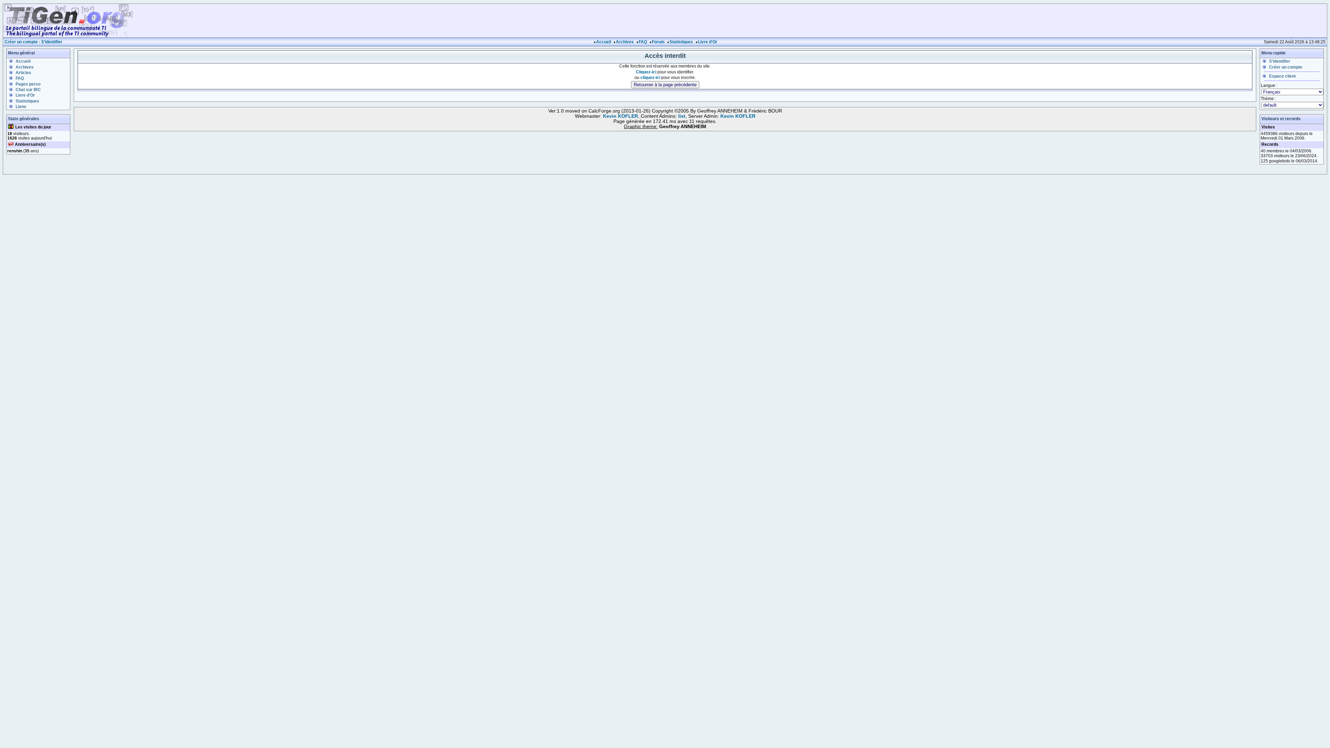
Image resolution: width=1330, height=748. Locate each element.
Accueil (603, 42)
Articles (23, 72)
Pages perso (28, 84)
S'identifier (51, 42)
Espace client (1282, 76)
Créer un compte (21, 42)
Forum (658, 42)
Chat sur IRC (28, 89)
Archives (625, 42)
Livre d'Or (707, 42)
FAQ (643, 42)
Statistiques (681, 42)
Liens (21, 106)
